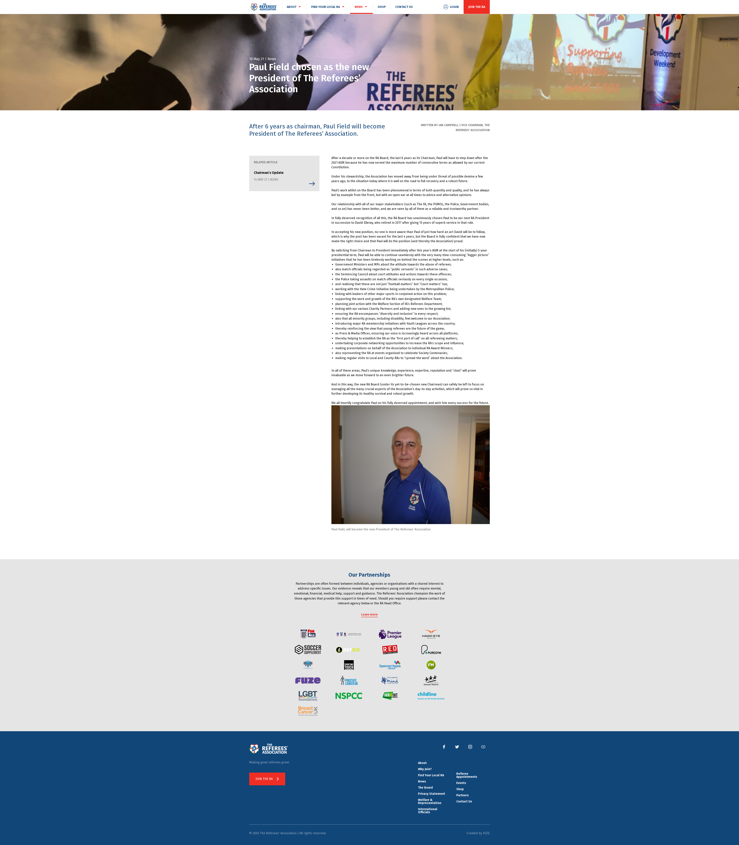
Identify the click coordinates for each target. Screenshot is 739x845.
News (422, 781)
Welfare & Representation (429, 801)
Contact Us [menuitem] (404, 7)
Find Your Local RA (431, 775)
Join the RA (476, 7)
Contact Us (464, 801)
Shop (460, 789)
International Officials (427, 810)
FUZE (486, 833)
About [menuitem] (291, 7)
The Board (425, 787)
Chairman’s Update (268, 173)
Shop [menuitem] (382, 7)
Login (454, 7)
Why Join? (425, 769)
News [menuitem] (359, 7)
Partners (462, 795)
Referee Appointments (466, 775)
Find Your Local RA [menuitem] (325, 7)
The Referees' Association (263, 7)
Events (461, 783)
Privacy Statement (431, 794)
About (422, 763)
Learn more (369, 614)
